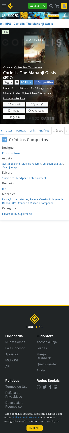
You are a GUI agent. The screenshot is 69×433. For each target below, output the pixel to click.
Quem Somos (15, 342)
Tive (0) (15, 110)
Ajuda (41, 370)
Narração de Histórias (15, 199)
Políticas (12, 380)
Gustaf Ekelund (11, 163)
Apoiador (11, 354)
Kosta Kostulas (11, 153)
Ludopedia (14, 336)
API (7, 366)
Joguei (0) (15, 117)
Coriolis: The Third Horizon (28, 67)
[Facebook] (50, 387)
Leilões (42, 348)
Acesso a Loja (47, 342)
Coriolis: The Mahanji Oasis (33, 24)
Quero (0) (38, 104)
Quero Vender (47, 364)
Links (33, 130)
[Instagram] (38, 387)
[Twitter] (45, 387)
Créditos (58, 130)
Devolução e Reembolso (14, 404)
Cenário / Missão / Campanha (36, 203)
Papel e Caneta (39, 199)
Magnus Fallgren (31, 163)
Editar (28, 82)
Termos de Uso (16, 386)
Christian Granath (53, 163)
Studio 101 (18, 93)
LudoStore (45, 336)
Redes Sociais (48, 380)
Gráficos (44, 130)
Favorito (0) (38, 110)
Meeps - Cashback (44, 356)
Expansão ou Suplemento (17, 213)
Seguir (8, 82)
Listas (9, 130)
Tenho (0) (16, 104)
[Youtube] (56, 387)
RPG (8, 24)
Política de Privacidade (13, 394)
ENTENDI (34, 428)
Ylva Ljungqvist (11, 167)
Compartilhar (45, 82)
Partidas (21, 130)
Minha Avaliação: (14, 98)
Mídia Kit (11, 360)
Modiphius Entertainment (39, 93)
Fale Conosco (15, 348)
